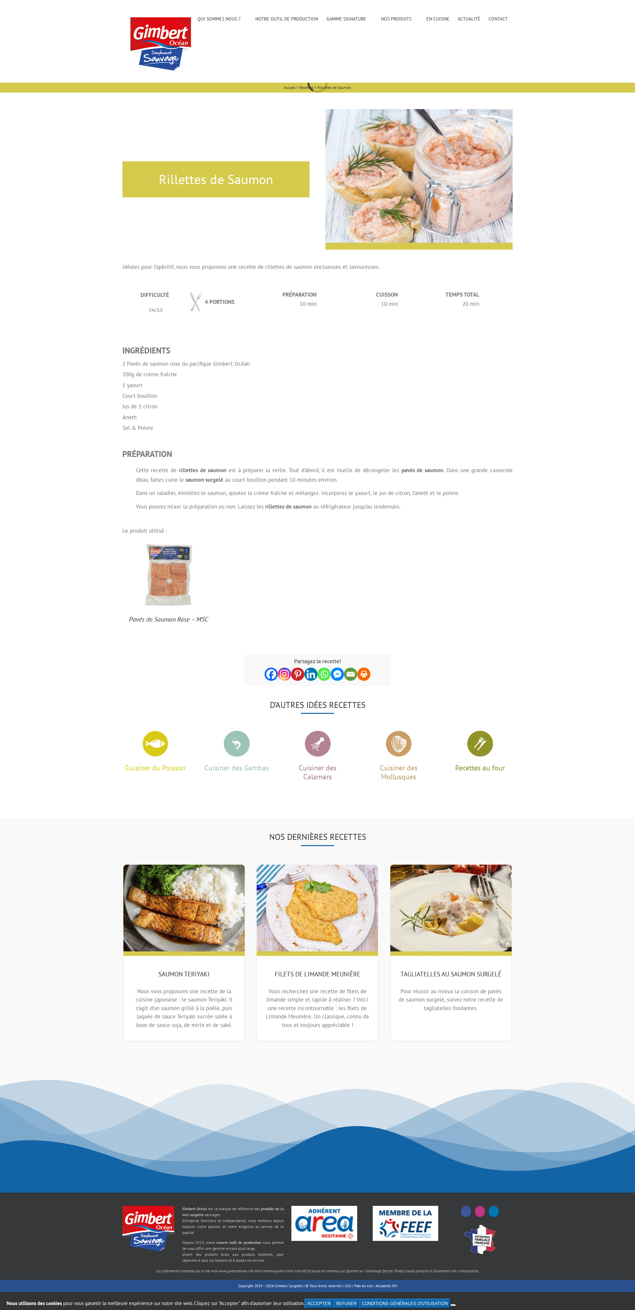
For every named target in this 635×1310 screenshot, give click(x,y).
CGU (348, 1286)
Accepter (319, 1303)
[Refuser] (453, 1305)
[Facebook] (271, 674)
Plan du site (363, 1286)
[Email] (350, 674)
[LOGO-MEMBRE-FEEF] (405, 1208)
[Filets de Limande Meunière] (317, 910)
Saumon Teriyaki (184, 974)
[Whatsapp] (324, 674)
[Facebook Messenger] (337, 674)
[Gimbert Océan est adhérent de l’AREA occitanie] (324, 1208)
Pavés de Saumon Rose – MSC (168, 619)
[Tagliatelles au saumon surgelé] (451, 910)
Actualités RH (386, 1286)
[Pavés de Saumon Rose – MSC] (168, 546)
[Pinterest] (297, 674)
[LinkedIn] (494, 1211)
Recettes (307, 87)
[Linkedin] (311, 674)
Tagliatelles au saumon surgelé (451, 974)
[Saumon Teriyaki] (184, 910)
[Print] (363, 674)
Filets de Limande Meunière (317, 974)
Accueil (290, 87)
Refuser (346, 1303)
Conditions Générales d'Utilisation (405, 1303)
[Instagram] (284, 674)
